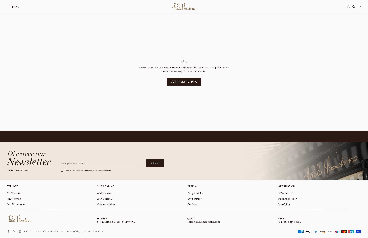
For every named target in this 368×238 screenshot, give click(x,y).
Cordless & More (106, 204)
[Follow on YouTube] (25, 231)
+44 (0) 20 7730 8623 (289, 222)
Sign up (155, 162)
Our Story (192, 204)
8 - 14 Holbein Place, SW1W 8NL (116, 222)
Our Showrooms (16, 204)
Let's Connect (285, 193)
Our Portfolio (194, 198)
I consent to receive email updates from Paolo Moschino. (88, 171)
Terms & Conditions (93, 231)
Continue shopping (184, 81)
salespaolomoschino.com (203, 222)
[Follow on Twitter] (14, 231)
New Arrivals (14, 198)
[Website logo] (19, 218)
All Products (13, 193)
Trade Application (287, 198)
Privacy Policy (73, 231)
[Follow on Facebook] (8, 231)
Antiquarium (104, 193)
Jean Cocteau (104, 198)
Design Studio (195, 193)
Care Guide (284, 204)
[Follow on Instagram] (19, 231)
